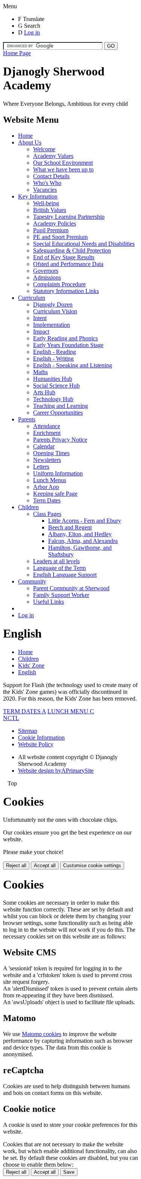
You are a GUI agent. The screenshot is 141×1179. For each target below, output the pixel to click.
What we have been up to (63, 169)
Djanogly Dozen (53, 304)
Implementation (51, 325)
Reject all (16, 865)
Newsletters (47, 460)
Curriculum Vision (55, 311)
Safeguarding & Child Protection (72, 250)
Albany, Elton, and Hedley (80, 534)
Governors (45, 271)
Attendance (46, 426)
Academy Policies (54, 223)
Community (32, 581)
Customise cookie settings (92, 865)
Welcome (44, 149)
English (27, 672)
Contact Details (51, 176)
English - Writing (53, 358)
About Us (29, 142)
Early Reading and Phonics (65, 338)
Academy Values (53, 156)
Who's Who (47, 183)
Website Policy (35, 744)
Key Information (38, 196)
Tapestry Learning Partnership (69, 217)
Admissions (47, 277)
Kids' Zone (31, 665)
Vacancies (45, 189)
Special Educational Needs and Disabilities (84, 244)
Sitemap (27, 731)
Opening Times (51, 453)
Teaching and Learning (60, 406)
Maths (40, 372)
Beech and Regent (70, 527)
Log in (32, 32)
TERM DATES (24, 711)
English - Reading (54, 352)
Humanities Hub (52, 379)
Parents (26, 419)
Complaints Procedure (59, 284)
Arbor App (46, 487)
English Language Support (65, 574)
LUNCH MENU (70, 711)
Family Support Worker (61, 595)
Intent (40, 318)
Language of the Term (59, 568)
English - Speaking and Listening (72, 365)
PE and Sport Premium (60, 237)
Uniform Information (58, 473)
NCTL (11, 718)
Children (28, 507)
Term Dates (47, 500)
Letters (41, 466)
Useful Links (48, 602)
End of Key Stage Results (63, 257)
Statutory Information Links (66, 291)
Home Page (17, 53)
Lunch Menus (49, 480)
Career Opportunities (58, 412)
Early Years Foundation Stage (68, 345)
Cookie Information (41, 737)
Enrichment (47, 433)
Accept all (45, 865)
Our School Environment (63, 162)
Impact (41, 331)
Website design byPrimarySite (56, 770)
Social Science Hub (56, 385)
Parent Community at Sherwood (71, 588)
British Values (49, 210)
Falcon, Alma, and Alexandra (83, 541)
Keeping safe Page (55, 493)
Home (25, 135)
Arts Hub (44, 392)
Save (68, 1172)
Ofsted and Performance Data (68, 264)
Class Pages (47, 514)
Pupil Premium (50, 230)
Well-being (46, 203)
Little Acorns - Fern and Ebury (84, 520)
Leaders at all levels (56, 561)
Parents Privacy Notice (60, 439)
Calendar (44, 446)
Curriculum (31, 298)
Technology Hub (53, 399)
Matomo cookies (41, 1034)
